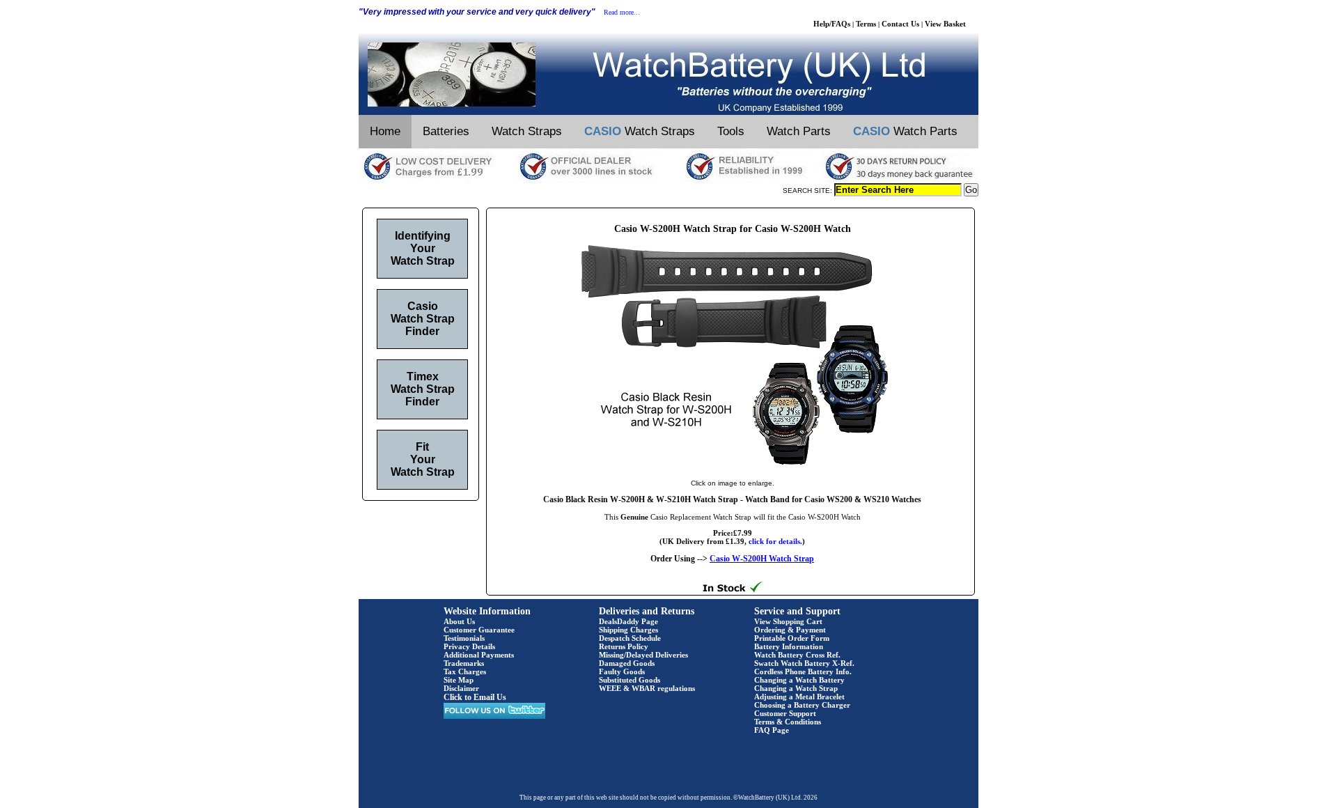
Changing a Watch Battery (799, 680)
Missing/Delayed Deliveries (643, 655)
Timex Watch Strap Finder (423, 389)
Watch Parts (799, 131)
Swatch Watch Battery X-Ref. (804, 663)
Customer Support (785, 713)
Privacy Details (469, 646)
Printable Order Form (791, 638)
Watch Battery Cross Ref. (797, 655)
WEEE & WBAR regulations (647, 688)
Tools (730, 131)
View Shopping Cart (788, 621)
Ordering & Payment (790, 630)
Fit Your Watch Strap (423, 459)
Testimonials (464, 638)
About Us (459, 621)
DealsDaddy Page (628, 621)
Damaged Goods (627, 663)
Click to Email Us (475, 697)
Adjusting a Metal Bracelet (799, 696)
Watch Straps (527, 131)
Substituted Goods (629, 680)
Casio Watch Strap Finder (423, 318)
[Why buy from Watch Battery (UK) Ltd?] (668, 180)
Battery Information (788, 646)
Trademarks (464, 663)
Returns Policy (623, 646)
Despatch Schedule (630, 638)
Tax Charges (465, 671)
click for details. (775, 541)
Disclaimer (461, 688)
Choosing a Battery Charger (802, 705)
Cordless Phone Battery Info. (803, 671)
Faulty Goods (622, 671)
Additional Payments (479, 655)
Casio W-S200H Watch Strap (762, 559)
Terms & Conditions (787, 721)
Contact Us (900, 24)
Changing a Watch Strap (796, 688)
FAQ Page (771, 730)
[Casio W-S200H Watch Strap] (732, 469)
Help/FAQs (831, 24)
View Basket (945, 24)
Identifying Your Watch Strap (423, 248)
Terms (866, 24)
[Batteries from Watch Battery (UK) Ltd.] (668, 112)
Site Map (459, 680)
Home (385, 131)
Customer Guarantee (479, 630)
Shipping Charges (628, 630)
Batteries (446, 131)
